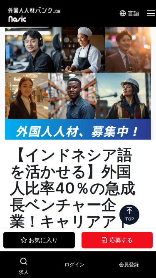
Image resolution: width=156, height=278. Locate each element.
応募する (121, 239)
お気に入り (43, 239)
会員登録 (129, 264)
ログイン (74, 264)
